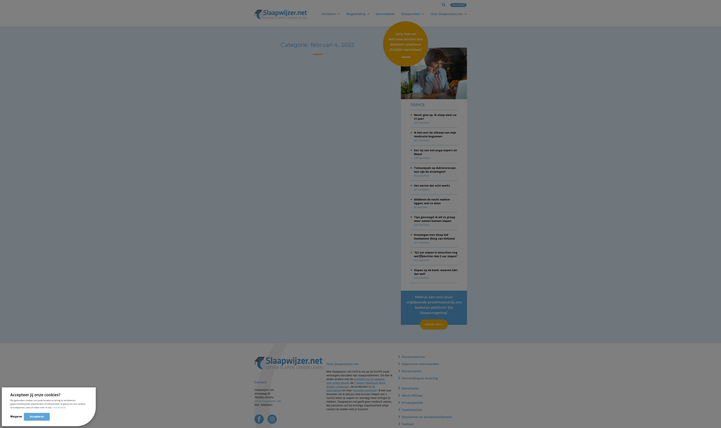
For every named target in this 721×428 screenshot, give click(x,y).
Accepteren (37, 416)
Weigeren (16, 416)
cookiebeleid (58, 407)
